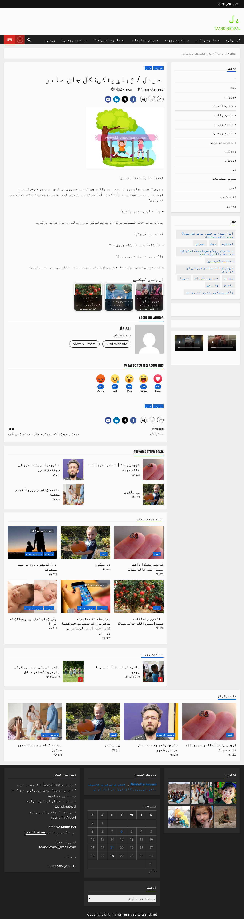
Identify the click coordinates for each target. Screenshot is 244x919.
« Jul (153, 871)
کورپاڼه (233, 39)
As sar (125, 328)
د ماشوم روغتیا (74, 39)
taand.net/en (36, 832)
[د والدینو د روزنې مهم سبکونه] (32, 542)
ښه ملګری (153, 494)
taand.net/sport (63, 817)
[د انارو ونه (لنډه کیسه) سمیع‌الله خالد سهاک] (139, 596)
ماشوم (229, 285)
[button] (29, 40)
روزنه (229, 278)
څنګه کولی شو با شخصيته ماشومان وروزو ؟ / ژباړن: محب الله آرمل (122, 786)
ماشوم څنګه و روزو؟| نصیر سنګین (73, 494)
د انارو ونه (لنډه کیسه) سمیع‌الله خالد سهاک (141, 621)
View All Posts (84, 344)
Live (9, 39)
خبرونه (158, 68)
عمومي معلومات (145, 39)
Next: (43, 431)
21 (112, 847)
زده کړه (230, 151)
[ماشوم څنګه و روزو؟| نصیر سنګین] (35, 721)
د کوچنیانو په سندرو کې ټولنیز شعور (73, 469)
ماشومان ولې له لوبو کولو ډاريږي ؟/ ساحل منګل (73, 671)
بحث (233, 87)
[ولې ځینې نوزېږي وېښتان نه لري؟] (32, 596)
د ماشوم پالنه (207, 39)
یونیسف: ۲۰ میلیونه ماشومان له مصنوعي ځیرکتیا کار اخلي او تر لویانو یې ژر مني (85, 625)
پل (234, 18)
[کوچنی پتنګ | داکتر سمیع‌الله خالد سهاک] (139, 542)
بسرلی (200, 243)
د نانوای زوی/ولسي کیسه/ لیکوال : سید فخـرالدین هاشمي (207, 252)
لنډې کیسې (228, 196)
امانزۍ (228, 243)
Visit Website (116, 344)
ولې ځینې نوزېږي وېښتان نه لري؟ (33, 621)
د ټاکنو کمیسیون (220, 260)
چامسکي (212, 285)
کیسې (148, 68)
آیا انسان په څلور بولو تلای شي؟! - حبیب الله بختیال (207, 235)
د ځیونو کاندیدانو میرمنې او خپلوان (210, 269)
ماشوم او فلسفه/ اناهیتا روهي (153, 671)
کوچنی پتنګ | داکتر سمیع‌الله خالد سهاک (153, 469)
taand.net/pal (65, 806)
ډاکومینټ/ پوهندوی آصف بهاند (210, 292)
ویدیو (50, 39)
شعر (233, 169)
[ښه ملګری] (85, 542)
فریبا (184, 278)
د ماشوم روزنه (176, 39)
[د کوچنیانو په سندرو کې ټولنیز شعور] (151, 721)
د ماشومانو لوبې (223, 142)
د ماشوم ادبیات (110, 39)
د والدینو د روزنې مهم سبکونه (37, 566)
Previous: (157, 431)
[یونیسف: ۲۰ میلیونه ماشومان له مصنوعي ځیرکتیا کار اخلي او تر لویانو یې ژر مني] (85, 596)
